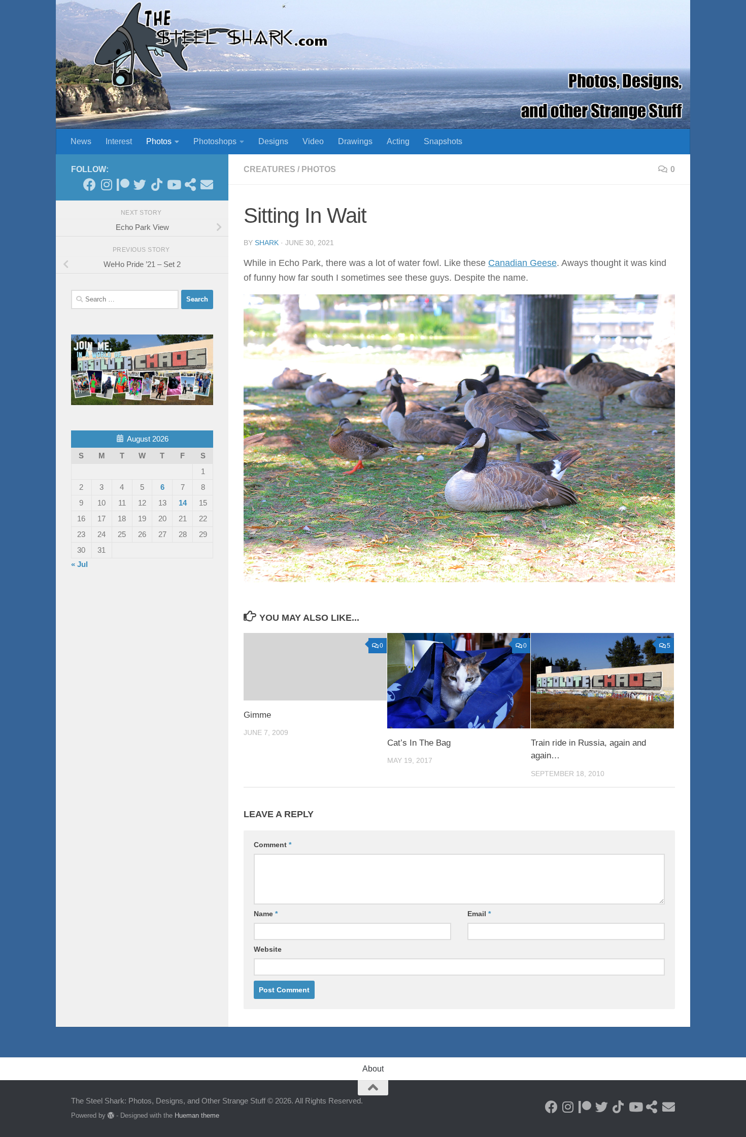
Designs (273, 141)
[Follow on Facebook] (89, 184)
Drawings (355, 141)
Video (313, 141)
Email (479, 914)
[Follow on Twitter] (139, 184)
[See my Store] (190, 184)
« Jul (79, 564)
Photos (159, 141)
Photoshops (214, 141)
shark (267, 243)
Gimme (257, 715)
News (81, 141)
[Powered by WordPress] (111, 1115)
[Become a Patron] (123, 184)
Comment (272, 845)
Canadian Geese (522, 263)
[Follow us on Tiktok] (156, 184)
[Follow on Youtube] (173, 184)
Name (266, 914)
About (373, 1068)
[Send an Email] (206, 184)
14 (183, 502)
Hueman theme (197, 1115)
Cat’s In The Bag (419, 743)
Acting (398, 141)
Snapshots (443, 141)
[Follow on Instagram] (106, 184)
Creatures (269, 169)
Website (268, 949)
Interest (119, 141)
